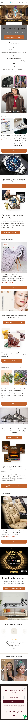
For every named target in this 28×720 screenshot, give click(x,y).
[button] (19, 2)
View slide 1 (8, 23)
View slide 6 (20, 23)
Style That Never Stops (14, 186)
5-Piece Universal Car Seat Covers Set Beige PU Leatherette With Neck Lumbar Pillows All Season (13, 532)
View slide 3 (13, 23)
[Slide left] (21, 115)
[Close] (24, 688)
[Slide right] (25, 115)
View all (14, 150)
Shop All (18, 39)
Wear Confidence (11, 232)
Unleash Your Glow (12, 360)
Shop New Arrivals (14, 37)
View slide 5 (17, 23)
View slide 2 (10, 23)
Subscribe (14, 701)
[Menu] (2, 2)
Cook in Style (14, 437)
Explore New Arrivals (14, 588)
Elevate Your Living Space (12, 486)
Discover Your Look (14, 322)
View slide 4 (15, 23)
